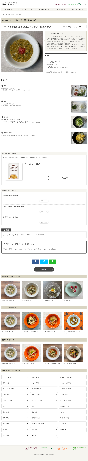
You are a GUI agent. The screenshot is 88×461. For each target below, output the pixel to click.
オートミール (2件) (8, 388)
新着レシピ (62, 9)
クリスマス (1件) (36, 388)
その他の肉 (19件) (65, 383)
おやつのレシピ (45, 9)
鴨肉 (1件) (35, 429)
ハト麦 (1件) (64, 394)
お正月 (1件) (35, 377)
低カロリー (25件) (65, 400)
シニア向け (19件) (65, 388)
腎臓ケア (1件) (64, 418)
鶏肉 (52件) (63, 429)
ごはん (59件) (36, 383)
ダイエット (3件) (36, 394)
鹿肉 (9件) (6, 435)
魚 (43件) (5, 429)
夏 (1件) (34, 406)
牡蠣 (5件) (35, 412)
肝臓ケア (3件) (36, 418)
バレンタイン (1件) (37, 400)
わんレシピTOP (11, 9)
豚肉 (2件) (6, 423)
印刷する (44, 269)
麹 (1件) (34, 435)
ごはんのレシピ (28, 9)
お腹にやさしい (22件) (66, 377)
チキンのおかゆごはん (52, 61)
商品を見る (65, 178)
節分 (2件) (6, 418)
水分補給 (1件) (64, 406)
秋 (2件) (62, 412)
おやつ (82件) (7, 377)
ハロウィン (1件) (8, 400)
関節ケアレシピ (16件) (38, 423)
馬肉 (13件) (63, 423)
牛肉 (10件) (6, 412)
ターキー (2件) (7, 394)
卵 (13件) (5, 406)
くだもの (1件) (7, 383)
